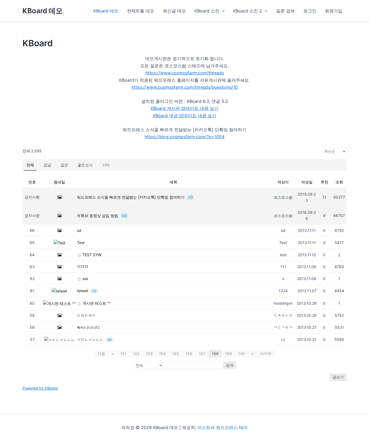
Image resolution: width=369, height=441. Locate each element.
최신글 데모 (174, 11)
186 (189, 353)
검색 (229, 365)
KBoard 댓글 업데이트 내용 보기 (184, 115)
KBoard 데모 (42, 10)
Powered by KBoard (40, 388)
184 (162, 353)
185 (175, 353)
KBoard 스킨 (206, 11)
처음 (101, 353)
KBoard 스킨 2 (247, 11)
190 (241, 353)
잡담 (47, 165)
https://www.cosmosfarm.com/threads (184, 72)
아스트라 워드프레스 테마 (222, 427)
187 (202, 353)
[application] (222, 11)
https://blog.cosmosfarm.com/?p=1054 (184, 136)
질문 (64, 165)
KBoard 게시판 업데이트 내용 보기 (185, 108)
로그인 (309, 11)
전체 (30, 165)
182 (136, 353)
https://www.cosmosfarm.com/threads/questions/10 (185, 87)
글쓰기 (338, 377)
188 (215, 353)
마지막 (265, 353)
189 (228, 353)
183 (149, 353)
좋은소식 (85, 165)
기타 (106, 165)
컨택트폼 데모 (140, 11)
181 (123, 353)
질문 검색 (285, 11)
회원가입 (333, 11)
